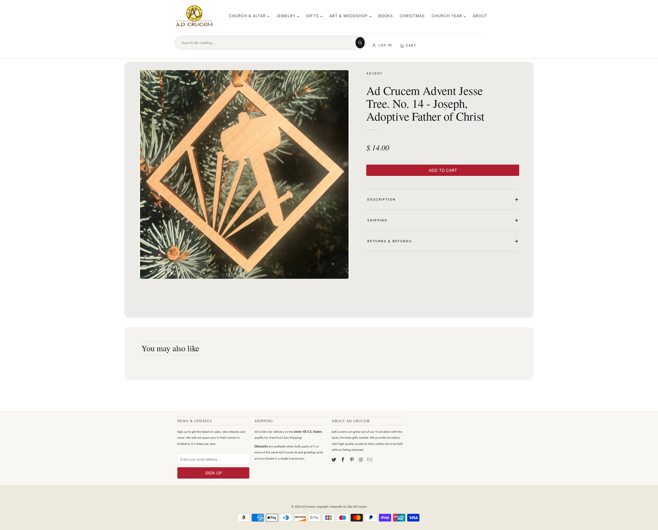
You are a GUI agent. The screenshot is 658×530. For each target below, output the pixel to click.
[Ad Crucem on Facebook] (343, 460)
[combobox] (267, 42)
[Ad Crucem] (194, 16)
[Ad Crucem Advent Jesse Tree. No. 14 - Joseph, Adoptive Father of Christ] (244, 174)
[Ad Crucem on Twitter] (334, 460)
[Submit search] (360, 42)
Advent (374, 73)
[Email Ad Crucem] (370, 460)
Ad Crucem (308, 506)
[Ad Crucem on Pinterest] (352, 460)
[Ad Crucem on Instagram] (361, 460)
